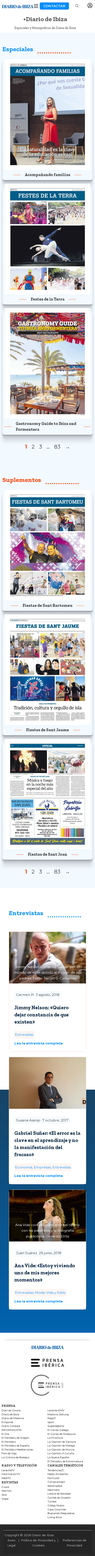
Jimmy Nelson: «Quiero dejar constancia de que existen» (41, 1014)
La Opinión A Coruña (61, 1453)
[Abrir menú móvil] (36, 6)
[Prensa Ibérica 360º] (47, 1385)
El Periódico (9, 1442)
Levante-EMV (56, 1410)
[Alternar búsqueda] (77, 6)
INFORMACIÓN (11, 1430)
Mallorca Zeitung (58, 1414)
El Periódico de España (15, 1445)
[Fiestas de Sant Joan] (47, 794)
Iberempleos (55, 1486)
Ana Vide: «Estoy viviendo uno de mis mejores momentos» (44, 1272)
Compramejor (56, 1482)
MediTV (6, 1478)
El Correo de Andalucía (62, 1434)
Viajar (5, 1499)
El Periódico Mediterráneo (17, 1449)
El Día (5, 1434)
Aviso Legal (11, 1542)
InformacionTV (11, 1474)
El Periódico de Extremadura (65, 1461)
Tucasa (52, 1501)
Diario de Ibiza (10, 1414)
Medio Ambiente (58, 1474)
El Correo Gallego (58, 1430)
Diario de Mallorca (13, 1418)
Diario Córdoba (11, 1426)
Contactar (54, 6)
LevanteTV (8, 1470)
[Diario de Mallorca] (47, 1347)
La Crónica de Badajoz (15, 1457)
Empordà (7, 1422)
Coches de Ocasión (59, 1498)
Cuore (5, 1487)
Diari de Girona (11, 1410)
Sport (51, 1422)
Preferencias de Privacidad (74, 1542)
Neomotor (54, 1490)
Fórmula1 (53, 1478)
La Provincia (55, 1438)
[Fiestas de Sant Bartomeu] (47, 545)
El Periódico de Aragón (15, 1438)
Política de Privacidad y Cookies (38, 1542)
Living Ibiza (55, 1517)
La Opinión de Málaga (61, 1445)
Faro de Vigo (9, 1453)
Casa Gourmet (57, 1509)
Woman (7, 1491)
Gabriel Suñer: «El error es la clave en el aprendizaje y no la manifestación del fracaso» (47, 1144)
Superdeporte (56, 1426)
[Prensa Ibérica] (47, 1362)
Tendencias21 (56, 1470)
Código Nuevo (56, 1505)
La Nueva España (58, 1457)
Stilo (4, 1495)
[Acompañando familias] (47, 114)
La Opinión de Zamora (62, 1442)
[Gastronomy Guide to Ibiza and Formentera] (47, 363)
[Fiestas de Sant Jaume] (47, 669)
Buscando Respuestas (61, 1513)
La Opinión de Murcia (61, 1449)
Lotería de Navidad (59, 1494)
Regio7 (52, 1418)
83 (57, 446)
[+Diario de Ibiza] (18, 6)
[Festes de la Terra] (47, 238)
